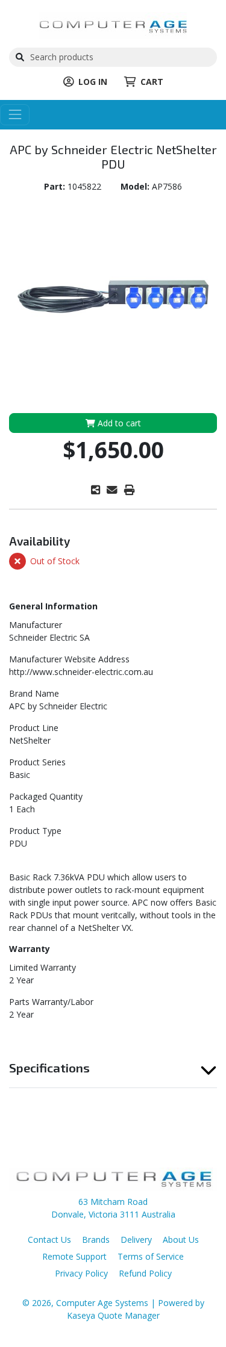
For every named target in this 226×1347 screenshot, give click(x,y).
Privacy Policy (81, 1273)
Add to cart (118, 423)
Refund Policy (145, 1273)
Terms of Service (151, 1256)
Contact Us (49, 1239)
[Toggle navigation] (15, 114)
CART (151, 81)
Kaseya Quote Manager (113, 1315)
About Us (181, 1239)
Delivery (136, 1239)
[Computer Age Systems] (113, 24)
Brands (96, 1239)
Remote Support (74, 1256)
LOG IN (92, 81)
